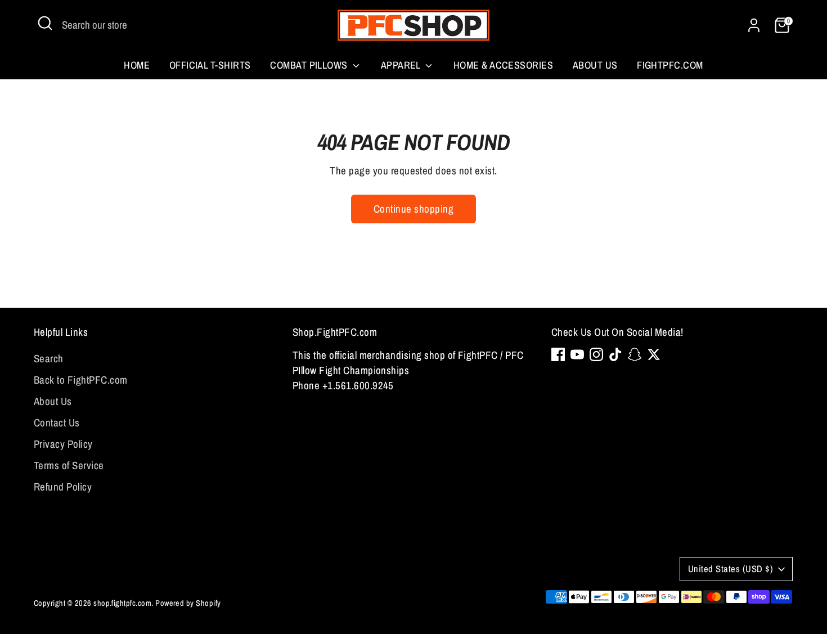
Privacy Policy (63, 444)
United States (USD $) (730, 569)
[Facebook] (558, 354)
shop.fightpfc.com (122, 602)
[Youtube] (577, 354)
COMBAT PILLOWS (310, 65)
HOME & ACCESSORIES (503, 65)
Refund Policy (63, 486)
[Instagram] (596, 354)
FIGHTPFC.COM (670, 65)
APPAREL (402, 65)
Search (49, 358)
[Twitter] (653, 354)
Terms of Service (69, 465)
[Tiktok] (615, 354)
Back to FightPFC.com (81, 379)
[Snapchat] (634, 354)
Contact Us (57, 422)
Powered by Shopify (188, 602)
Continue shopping (413, 208)
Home (137, 65)
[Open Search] (45, 23)
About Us (595, 65)
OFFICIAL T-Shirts (210, 65)
